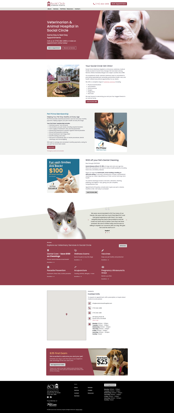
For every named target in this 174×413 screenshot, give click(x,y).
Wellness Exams (81, 253)
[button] (66, 314)
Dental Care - (58, 255)
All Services (123, 245)
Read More (50, 262)
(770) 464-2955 (102, 4)
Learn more (51, 147)
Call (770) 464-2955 (92, 101)
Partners (90, 387)
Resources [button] (70, 9)
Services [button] (55, 9)
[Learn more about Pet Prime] (111, 132)
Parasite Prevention (56, 270)
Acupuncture (80, 270)
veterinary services (109, 82)
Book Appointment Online (57, 364)
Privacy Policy (79, 409)
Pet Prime (63, 9)
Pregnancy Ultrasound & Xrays (113, 271)
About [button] (49, 9)
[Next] (124, 220)
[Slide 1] (105, 233)
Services (76, 390)
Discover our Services (69, 48)
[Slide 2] (107, 233)
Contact (76, 393)
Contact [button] (77, 9)
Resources (91, 393)
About (76, 387)
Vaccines (105, 253)
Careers (90, 390)
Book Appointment (119, 4)
